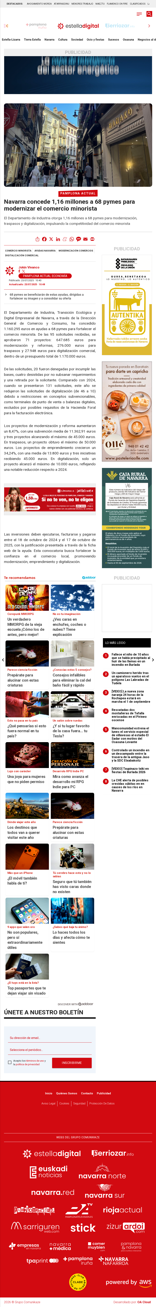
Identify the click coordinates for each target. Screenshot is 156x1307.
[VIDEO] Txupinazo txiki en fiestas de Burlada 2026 (127, 770)
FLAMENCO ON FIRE (117, 3)
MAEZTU (100, 3)
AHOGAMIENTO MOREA (39, 3)
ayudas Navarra (45, 250)
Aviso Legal (48, 1103)
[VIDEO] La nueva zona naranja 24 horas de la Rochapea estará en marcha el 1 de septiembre (127, 696)
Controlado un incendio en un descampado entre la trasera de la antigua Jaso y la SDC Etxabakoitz (127, 755)
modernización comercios (76, 250)
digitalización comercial (22, 255)
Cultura (62, 39)
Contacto (87, 1093)
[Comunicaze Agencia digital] (78, 1121)
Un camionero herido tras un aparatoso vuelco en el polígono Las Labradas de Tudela (127, 678)
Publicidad (104, 1093)
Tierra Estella (32, 39)
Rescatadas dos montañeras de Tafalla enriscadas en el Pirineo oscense (126, 715)
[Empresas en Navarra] (25, 1246)
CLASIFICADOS (137, 3)
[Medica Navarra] (60, 1246)
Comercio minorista (18, 250)
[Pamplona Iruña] (78, 1260)
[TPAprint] (42, 1260)
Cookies (64, 1103)
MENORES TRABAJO (82, 3)
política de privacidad (28, 1064)
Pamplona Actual (78, 193)
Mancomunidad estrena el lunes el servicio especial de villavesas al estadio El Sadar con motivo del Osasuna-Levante (127, 735)
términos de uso (35, 1060)
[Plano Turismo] (131, 1246)
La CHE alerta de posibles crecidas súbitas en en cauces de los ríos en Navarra (127, 785)
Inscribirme (72, 1063)
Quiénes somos (66, 1093)
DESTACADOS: (15, 3)
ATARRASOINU (61, 3)
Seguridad (79, 1103)
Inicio (48, 1093)
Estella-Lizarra (11, 39)
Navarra (49, 39)
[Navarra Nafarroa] (113, 1260)
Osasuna (128, 39)
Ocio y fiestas (95, 39)
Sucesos (113, 39)
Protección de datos (102, 1103)
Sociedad (77, 39)
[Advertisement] (127, 608)
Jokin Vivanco (28, 267)
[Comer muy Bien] (96, 1246)
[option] (78, 26)
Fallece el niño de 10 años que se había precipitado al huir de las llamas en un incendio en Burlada (127, 660)
